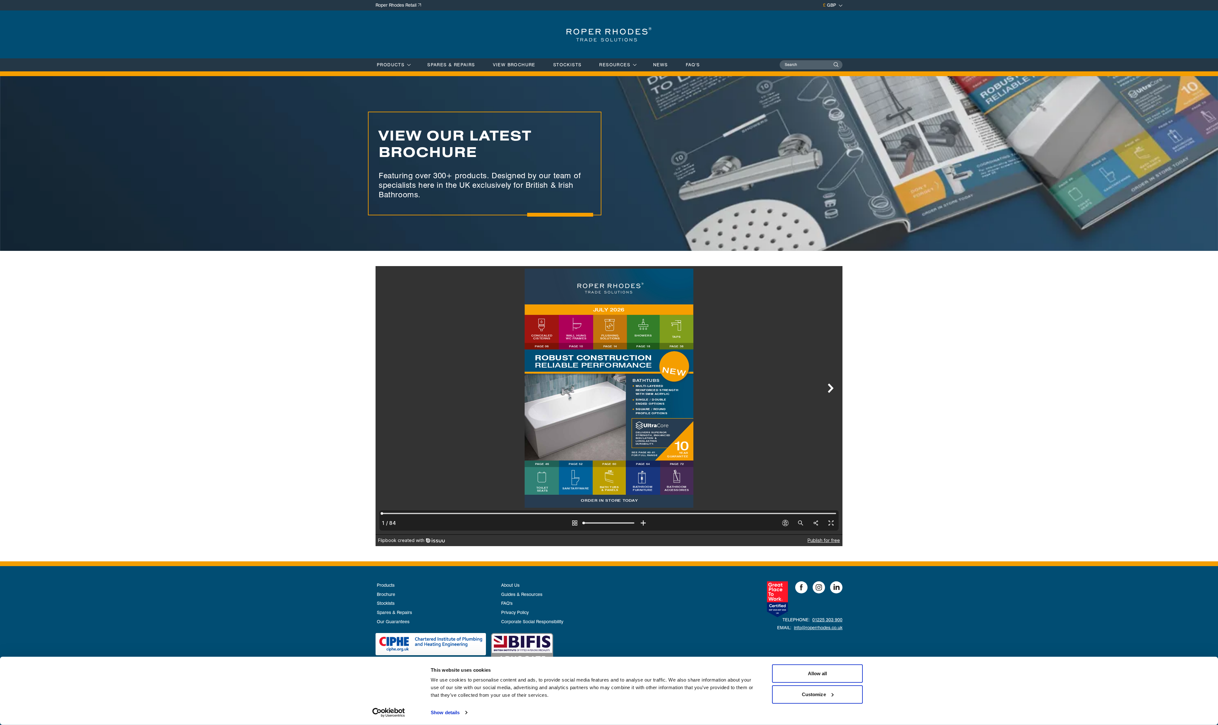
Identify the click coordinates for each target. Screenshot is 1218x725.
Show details (445, 712)
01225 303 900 (827, 619)
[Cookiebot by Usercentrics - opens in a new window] (388, 712)
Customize (814, 694)
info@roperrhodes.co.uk (818, 627)
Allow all (817, 673)
